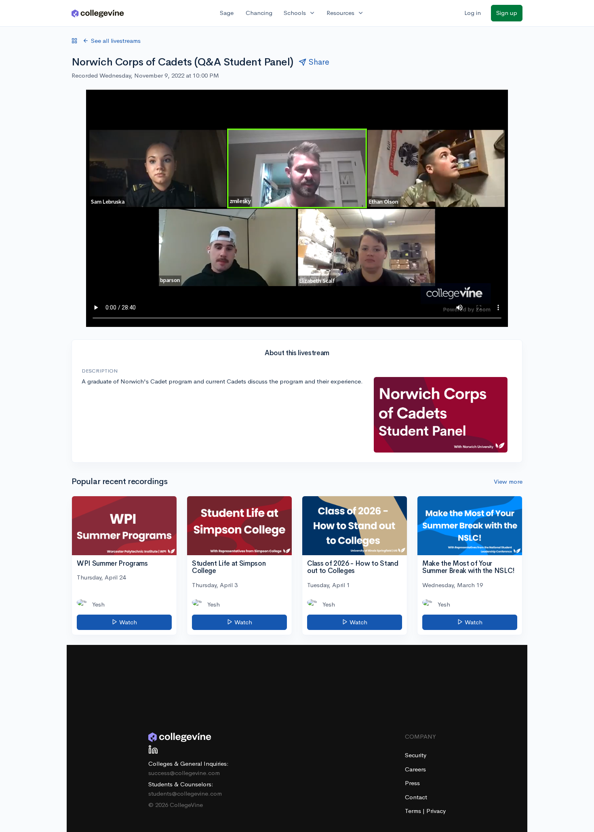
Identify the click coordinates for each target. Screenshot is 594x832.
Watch (127, 622)
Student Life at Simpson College (228, 567)
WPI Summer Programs (112, 563)
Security (415, 755)
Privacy (436, 811)
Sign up (506, 13)
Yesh (98, 604)
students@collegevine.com (185, 793)
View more (508, 481)
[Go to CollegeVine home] (98, 13)
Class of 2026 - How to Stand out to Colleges (352, 567)
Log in (472, 13)
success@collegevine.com (184, 773)
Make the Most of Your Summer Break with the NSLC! (468, 567)
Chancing (259, 13)
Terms (414, 811)
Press (412, 783)
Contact (416, 797)
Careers (415, 769)
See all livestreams (116, 40)
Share (319, 62)
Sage (227, 13)
